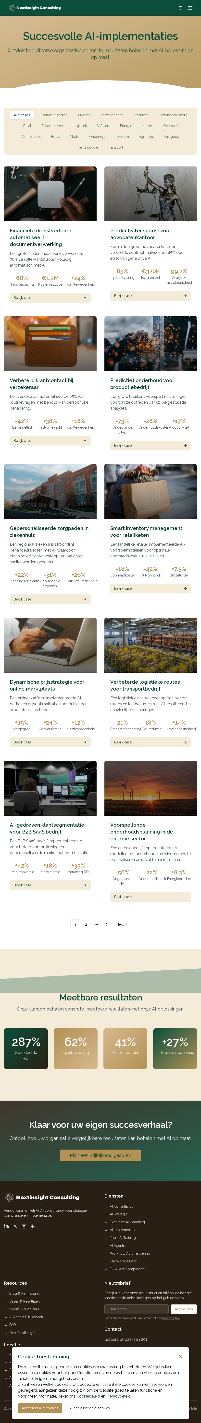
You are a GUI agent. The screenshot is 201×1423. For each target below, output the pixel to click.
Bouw (55, 137)
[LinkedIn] (6, 1226)
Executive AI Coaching (127, 1222)
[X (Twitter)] (15, 1226)
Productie (141, 115)
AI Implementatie (123, 1230)
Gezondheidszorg (173, 115)
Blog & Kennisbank (24, 1293)
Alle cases (22, 115)
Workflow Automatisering (130, 1253)
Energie (126, 126)
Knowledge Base (123, 1261)
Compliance (31, 137)
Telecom (122, 137)
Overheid (170, 126)
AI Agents (117, 1245)
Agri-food (146, 137)
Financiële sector (53, 115)
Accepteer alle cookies (40, 1408)
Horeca (147, 126)
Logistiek (80, 126)
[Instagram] (24, 1226)
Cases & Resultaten (24, 1301)
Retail (27, 126)
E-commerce (52, 126)
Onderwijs (97, 137)
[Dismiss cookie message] (180, 1356)
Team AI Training (123, 1238)
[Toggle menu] (190, 8)
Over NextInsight (22, 1333)
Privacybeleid (118, 1396)
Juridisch (83, 115)
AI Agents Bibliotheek (26, 1317)
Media (74, 137)
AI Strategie (118, 1214)
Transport (115, 147)
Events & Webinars (24, 1309)
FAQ (12, 1325)
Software (103, 126)
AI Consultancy (122, 1206)
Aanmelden (184, 1309)
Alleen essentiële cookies (89, 1408)
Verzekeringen (112, 115)
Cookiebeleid (88, 1396)
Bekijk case (22, 298)
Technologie (88, 147)
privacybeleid (171, 1318)
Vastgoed (171, 137)
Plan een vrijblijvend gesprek (100, 1155)
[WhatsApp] (32, 1226)
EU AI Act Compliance (127, 1269)
